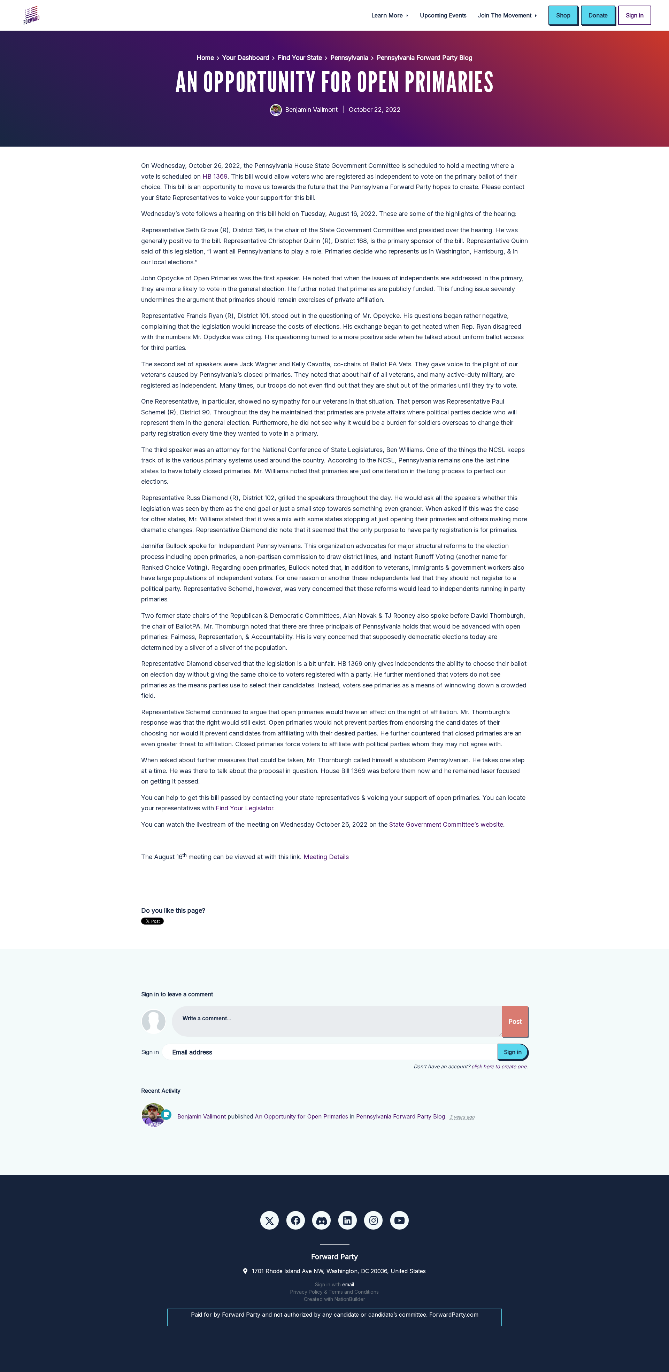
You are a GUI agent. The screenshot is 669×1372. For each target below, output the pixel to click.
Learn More (388, 15)
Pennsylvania (349, 57)
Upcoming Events (443, 15)
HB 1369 (215, 176)
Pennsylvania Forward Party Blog (424, 57)
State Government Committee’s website (446, 824)
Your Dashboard (245, 57)
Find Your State (300, 57)
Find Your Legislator (244, 808)
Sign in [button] (635, 15)
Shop (563, 15)
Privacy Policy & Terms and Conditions (334, 1292)
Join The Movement (505, 15)
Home (205, 57)
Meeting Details (326, 856)
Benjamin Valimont (311, 109)
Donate (598, 15)
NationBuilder (349, 1299)
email (348, 1284)
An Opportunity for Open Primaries (301, 1116)
